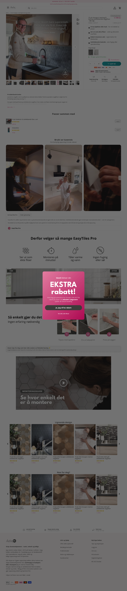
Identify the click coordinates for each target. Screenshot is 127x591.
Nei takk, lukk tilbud (63, 313)
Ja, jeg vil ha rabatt (63, 308)
